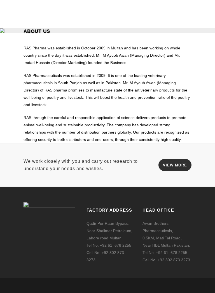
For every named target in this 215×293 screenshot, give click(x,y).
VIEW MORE (175, 165)
